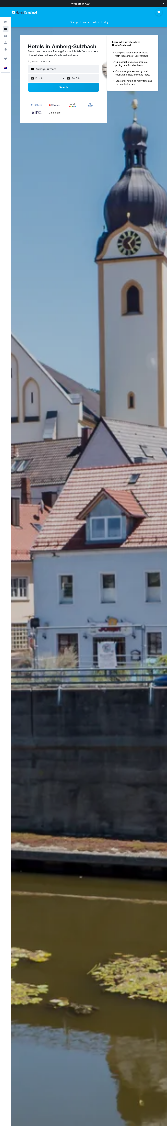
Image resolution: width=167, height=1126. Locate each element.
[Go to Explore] (5, 49)
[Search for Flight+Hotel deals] (5, 42)
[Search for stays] (5, 29)
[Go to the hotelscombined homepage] (24, 12)
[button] (163, 3)
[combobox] (39, 61)
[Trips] (5, 58)
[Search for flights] (5, 22)
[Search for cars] (5, 35)
